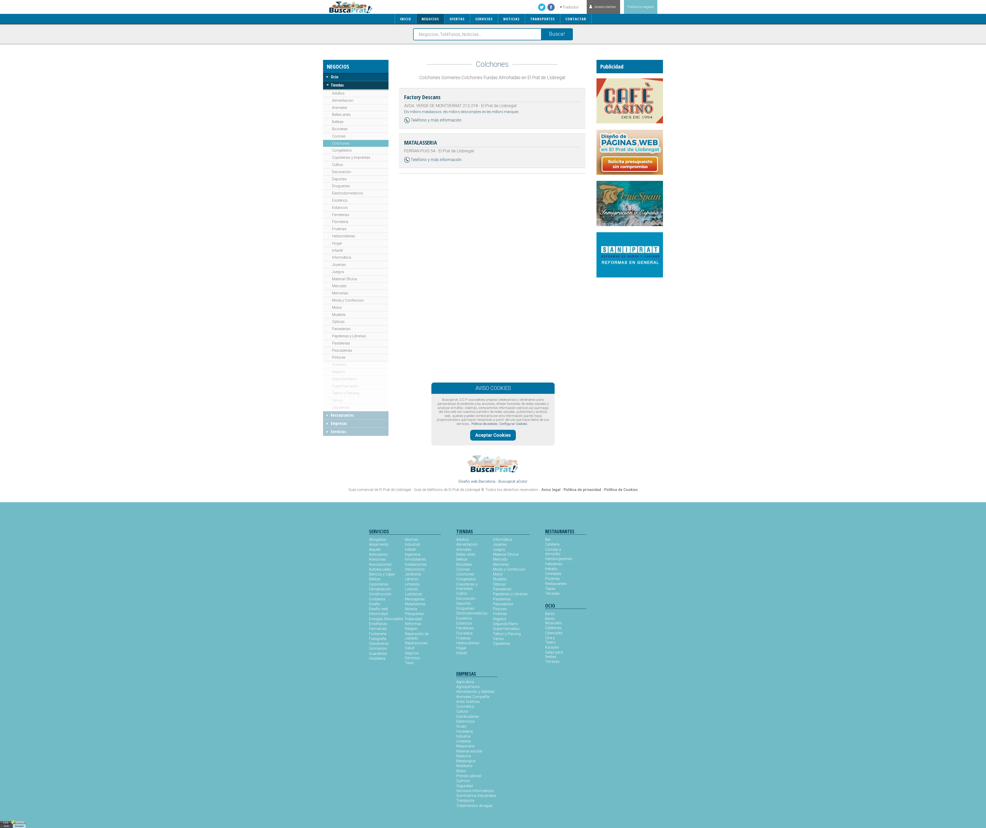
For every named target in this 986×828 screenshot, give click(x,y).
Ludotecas (413, 594)
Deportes (339, 179)
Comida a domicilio (553, 551)
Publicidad (413, 619)
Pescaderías (342, 350)
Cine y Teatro (550, 640)
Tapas (550, 589)
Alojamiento (378, 544)
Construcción (380, 594)
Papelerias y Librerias (349, 336)
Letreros (411, 579)
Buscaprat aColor (512, 481)
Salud (409, 648)
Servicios (338, 431)
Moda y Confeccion (348, 300)
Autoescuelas (380, 569)
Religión (411, 629)
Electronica (465, 721)
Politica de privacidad (582, 490)
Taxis (409, 663)
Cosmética (465, 706)
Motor (337, 307)
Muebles (339, 315)
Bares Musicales (553, 621)
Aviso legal (551, 490)
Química (463, 781)
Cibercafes (554, 633)
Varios (337, 400)
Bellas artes (341, 115)
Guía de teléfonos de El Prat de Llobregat (447, 490)
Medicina (463, 756)
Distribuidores (467, 716)
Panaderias (341, 329)
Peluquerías (414, 614)
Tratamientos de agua (474, 806)
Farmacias (378, 629)
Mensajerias (415, 599)
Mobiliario (464, 766)
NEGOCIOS (430, 18)
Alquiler (375, 549)
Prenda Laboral (468, 776)
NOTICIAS (511, 18)
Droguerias (341, 186)
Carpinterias (378, 584)
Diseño (374, 604)
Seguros (412, 653)
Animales (339, 108)
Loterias (411, 589)
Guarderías (378, 654)
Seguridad (464, 786)
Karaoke (552, 647)
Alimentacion (342, 100)
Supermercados (345, 386)
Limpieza (412, 584)
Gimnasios (378, 648)
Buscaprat (19, 826)
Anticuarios (378, 554)
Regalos (338, 372)
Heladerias (553, 564)
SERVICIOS (484, 18)
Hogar (337, 243)
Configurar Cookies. (513, 424)
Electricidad (378, 614)
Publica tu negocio (641, 7)
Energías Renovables (386, 619)
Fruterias (339, 229)
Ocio (334, 77)
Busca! (557, 34)
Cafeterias (553, 628)
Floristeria (340, 222)
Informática (341, 257)
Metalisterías (415, 604)
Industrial (412, 544)
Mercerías (340, 293)
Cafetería (552, 544)
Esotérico (340, 200)
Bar (548, 539)
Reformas (413, 624)
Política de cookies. (484, 424)
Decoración (341, 172)
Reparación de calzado (417, 636)
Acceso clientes (605, 7)
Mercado (339, 286)
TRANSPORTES (542, 18)
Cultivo (337, 165)
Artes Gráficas (468, 702)
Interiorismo (415, 569)
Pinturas (339, 357)
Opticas (338, 322)
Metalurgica (465, 761)
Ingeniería (412, 554)
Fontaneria (377, 634)
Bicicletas (340, 129)
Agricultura (465, 682)
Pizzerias (552, 578)
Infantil (337, 250)
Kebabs (551, 569)
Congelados (342, 150)
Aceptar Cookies (493, 435)
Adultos (338, 93)
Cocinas (339, 136)
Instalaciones (416, 564)
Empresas (339, 423)
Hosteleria (377, 658)
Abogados (377, 539)
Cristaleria (377, 599)
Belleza (337, 122)
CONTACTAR (575, 18)
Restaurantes (342, 415)
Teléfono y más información (436, 120)
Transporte (465, 800)
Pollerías (339, 364)
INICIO (405, 18)
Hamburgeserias (555, 559)
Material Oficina (344, 279)
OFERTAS (457, 18)
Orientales (553, 574)
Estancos (340, 208)
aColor (6, 826)
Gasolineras (379, 643)
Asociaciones (380, 564)
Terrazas (552, 593)
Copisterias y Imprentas (351, 157)
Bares (550, 614)
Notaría (411, 609)
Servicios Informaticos (475, 791)
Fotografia (377, 639)
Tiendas (337, 85)
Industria (463, 736)
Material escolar (469, 751)
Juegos (338, 272)
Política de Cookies (621, 490)
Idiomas (411, 539)
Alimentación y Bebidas (475, 692)
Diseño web (378, 609)
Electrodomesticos (347, 193)
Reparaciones (416, 643)
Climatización (380, 589)
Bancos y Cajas (382, 574)
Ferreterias (340, 215)
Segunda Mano (344, 379)
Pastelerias (341, 343)
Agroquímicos (468, 687)
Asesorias (377, 559)
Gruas (461, 726)
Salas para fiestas (554, 654)
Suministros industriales (476, 796)
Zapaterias (340, 407)
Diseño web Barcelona (477, 481)
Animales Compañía (472, 697)
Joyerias (339, 265)
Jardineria (413, 574)
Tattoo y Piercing (345, 393)
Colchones (341, 143)
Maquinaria (465, 746)
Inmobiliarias (415, 559)
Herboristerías (343, 236)
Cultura (462, 711)
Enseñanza (378, 624)
